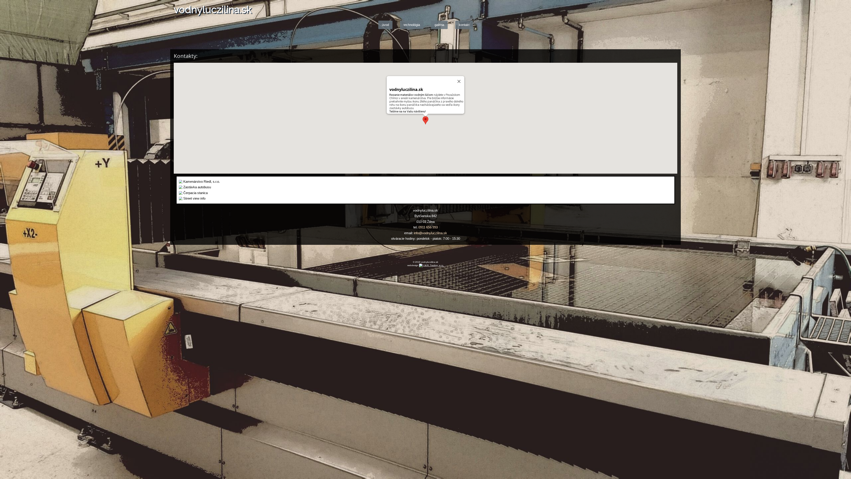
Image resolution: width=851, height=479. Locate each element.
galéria (439, 25)
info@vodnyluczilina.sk (430, 233)
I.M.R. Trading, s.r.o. (433, 265)
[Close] (459, 81)
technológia (412, 25)
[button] (425, 120)
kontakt (464, 25)
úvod (385, 25)
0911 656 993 (428, 227)
